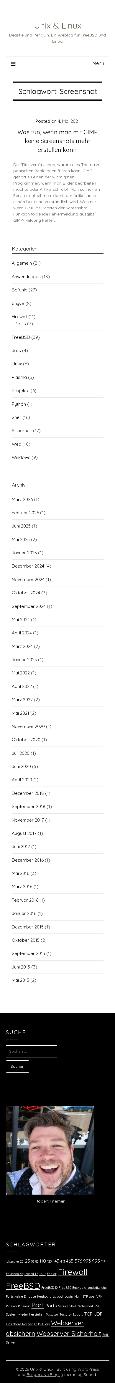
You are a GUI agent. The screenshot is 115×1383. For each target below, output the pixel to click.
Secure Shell (67, 1306)
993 (87, 1261)
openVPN (96, 1296)
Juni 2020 (21, 766)
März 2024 (22, 646)
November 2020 (28, 726)
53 (32, 1261)
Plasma (19, 377)
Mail (77, 1296)
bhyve (18, 303)
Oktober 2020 (26, 739)
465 (69, 1261)
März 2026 (22, 499)
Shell (16, 417)
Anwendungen (26, 276)
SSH (97, 1306)
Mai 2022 (21, 673)
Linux (17, 364)
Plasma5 (24, 1306)
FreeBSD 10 (49, 1288)
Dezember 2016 (28, 860)
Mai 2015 (20, 980)
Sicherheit (22, 430)
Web (16, 444)
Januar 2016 (24, 913)
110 (43, 1261)
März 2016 (22, 886)
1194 (103, 1261)
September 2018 (28, 806)
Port (38, 1305)
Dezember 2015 (28, 927)
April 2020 (22, 779)
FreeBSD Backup (71, 1288)
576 (78, 1261)
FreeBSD (21, 337)
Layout (58, 1296)
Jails (16, 350)
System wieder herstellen (25, 1314)
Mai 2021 (20, 713)
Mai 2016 (20, 873)
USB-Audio (42, 1324)
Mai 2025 (21, 539)
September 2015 (28, 953)
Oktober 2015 (26, 940)
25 (27, 1261)
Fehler (52, 1274)
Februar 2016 (25, 900)
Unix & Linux (57, 25)
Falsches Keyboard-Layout (26, 1274)
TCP (88, 1314)
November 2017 (28, 820)
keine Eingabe (25, 1296)
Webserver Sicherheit (69, 1333)
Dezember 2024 (28, 566)
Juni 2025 (21, 526)
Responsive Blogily (45, 1374)
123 (49, 1261)
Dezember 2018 (28, 793)
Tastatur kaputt (71, 1314)
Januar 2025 (24, 552)
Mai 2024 (21, 619)
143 (56, 1261)
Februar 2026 (25, 512)
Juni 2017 (21, 846)
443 (62, 1261)
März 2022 (22, 699)
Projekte (20, 390)
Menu (98, 63)
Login (69, 1296)
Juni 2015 (21, 967)
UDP (98, 1314)
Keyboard (44, 1296)
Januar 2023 (24, 659)
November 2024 (28, 579)
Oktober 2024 (26, 593)
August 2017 (24, 833)
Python (19, 404)
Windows (21, 457)
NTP (85, 1296)
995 (96, 1261)
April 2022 (22, 686)
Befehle (19, 290)
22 (22, 1261)
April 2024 (22, 633)
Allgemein (22, 263)
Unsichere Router (19, 1324)
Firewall (19, 316)
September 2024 (29, 606)
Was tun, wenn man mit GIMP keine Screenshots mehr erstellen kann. (57, 140)
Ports (20, 323)
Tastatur (52, 1314)
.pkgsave (12, 1261)
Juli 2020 (20, 753)
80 (36, 1261)
